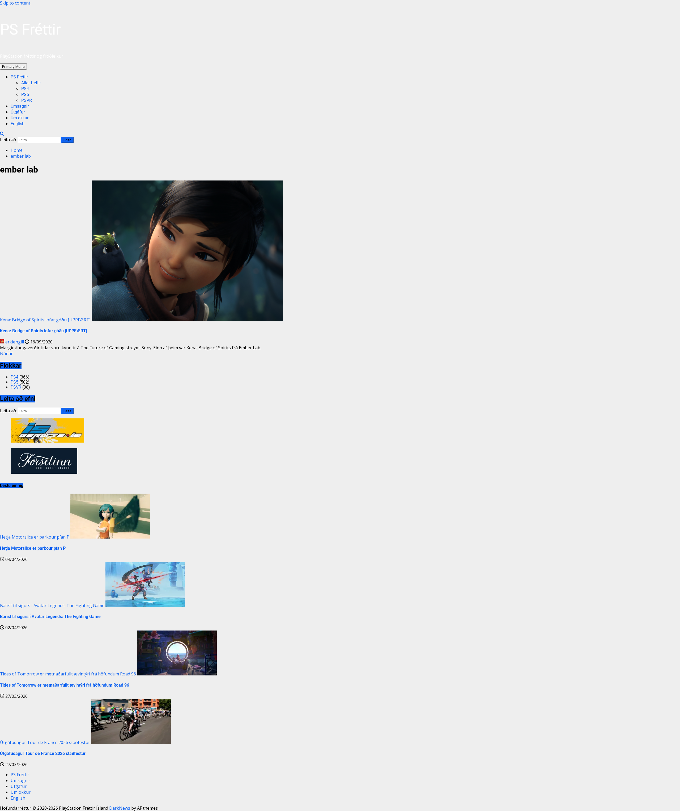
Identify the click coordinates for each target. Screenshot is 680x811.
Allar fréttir (31, 82)
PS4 (25, 88)
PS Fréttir (30, 29)
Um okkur (19, 117)
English (17, 123)
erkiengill (14, 342)
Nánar (6, 353)
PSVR (26, 100)
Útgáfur (18, 112)
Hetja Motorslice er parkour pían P (34, 537)
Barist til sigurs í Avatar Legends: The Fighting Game (52, 605)
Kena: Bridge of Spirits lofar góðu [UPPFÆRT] (45, 320)
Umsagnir (20, 106)
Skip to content (15, 3)
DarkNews (119, 808)
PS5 (25, 94)
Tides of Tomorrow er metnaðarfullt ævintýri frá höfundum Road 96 (68, 674)
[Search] (2, 134)
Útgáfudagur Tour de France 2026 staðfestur (45, 742)
